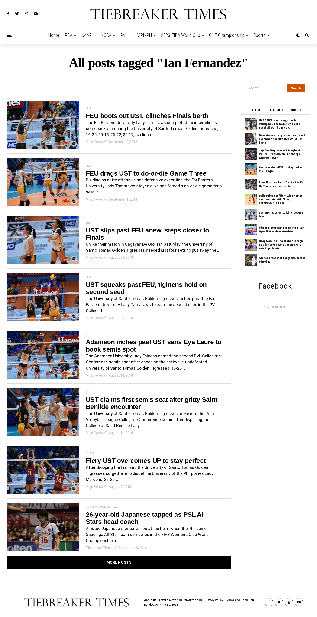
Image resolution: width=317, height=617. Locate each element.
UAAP (86, 35)
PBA (68, 35)
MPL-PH (144, 35)
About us (150, 600)
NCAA (106, 35)
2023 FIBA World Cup (180, 35)
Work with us (193, 600)
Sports (259, 35)
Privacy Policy (213, 600)
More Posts (119, 562)
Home (53, 35)
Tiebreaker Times (99, 548)
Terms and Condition (239, 600)
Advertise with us (170, 600)
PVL (124, 35)
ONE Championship (226, 35)
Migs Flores (94, 142)
